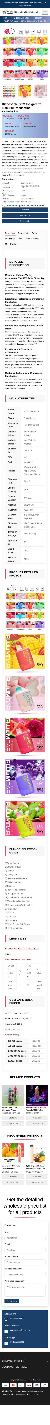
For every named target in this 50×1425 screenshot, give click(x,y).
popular (38, 18)
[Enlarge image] (6, 31)
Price (20, 239)
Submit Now (12, 1301)
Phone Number (11, 1256)
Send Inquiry (25, 221)
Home (6, 18)
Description (10, 233)
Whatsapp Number (13, 1269)
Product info (23, 233)
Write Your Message (14, 1281)
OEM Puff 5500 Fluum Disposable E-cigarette (25, 21)
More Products (11, 244)
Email (7, 1244)
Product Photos (32, 239)
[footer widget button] (25, 1361)
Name (7, 1232)
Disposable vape (21, 18)
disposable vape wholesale (25, 12)
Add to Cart (25, 215)
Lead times (10, 239)
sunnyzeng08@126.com (19, 1330)
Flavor (34, 233)
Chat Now (25, 210)
